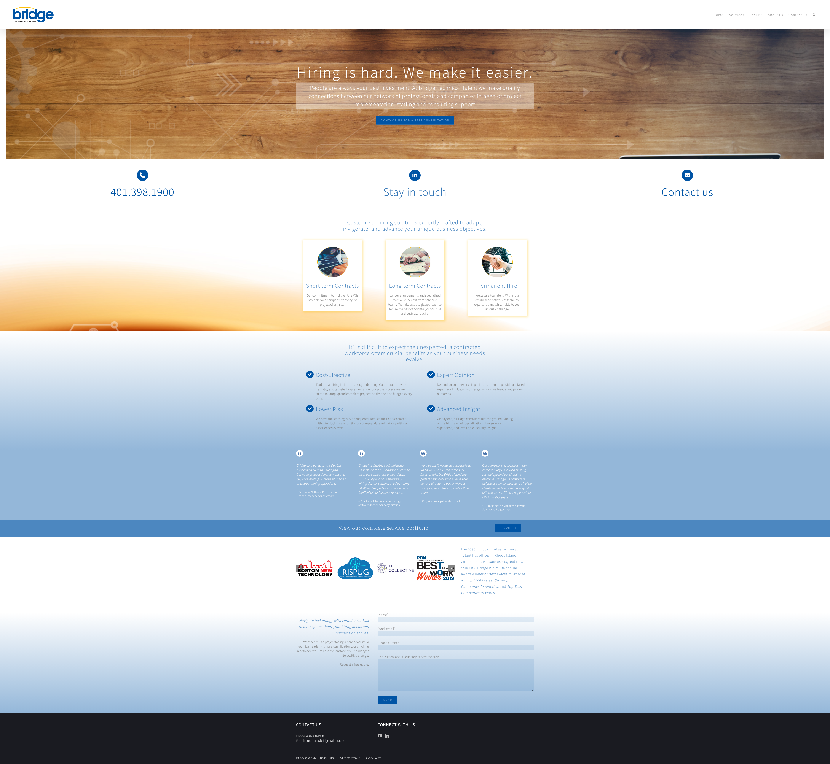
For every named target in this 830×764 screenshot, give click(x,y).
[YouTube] (380, 736)
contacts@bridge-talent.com (325, 740)
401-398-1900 (315, 736)
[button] (814, 14)
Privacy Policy (373, 757)
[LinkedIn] (387, 736)
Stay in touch (415, 191)
